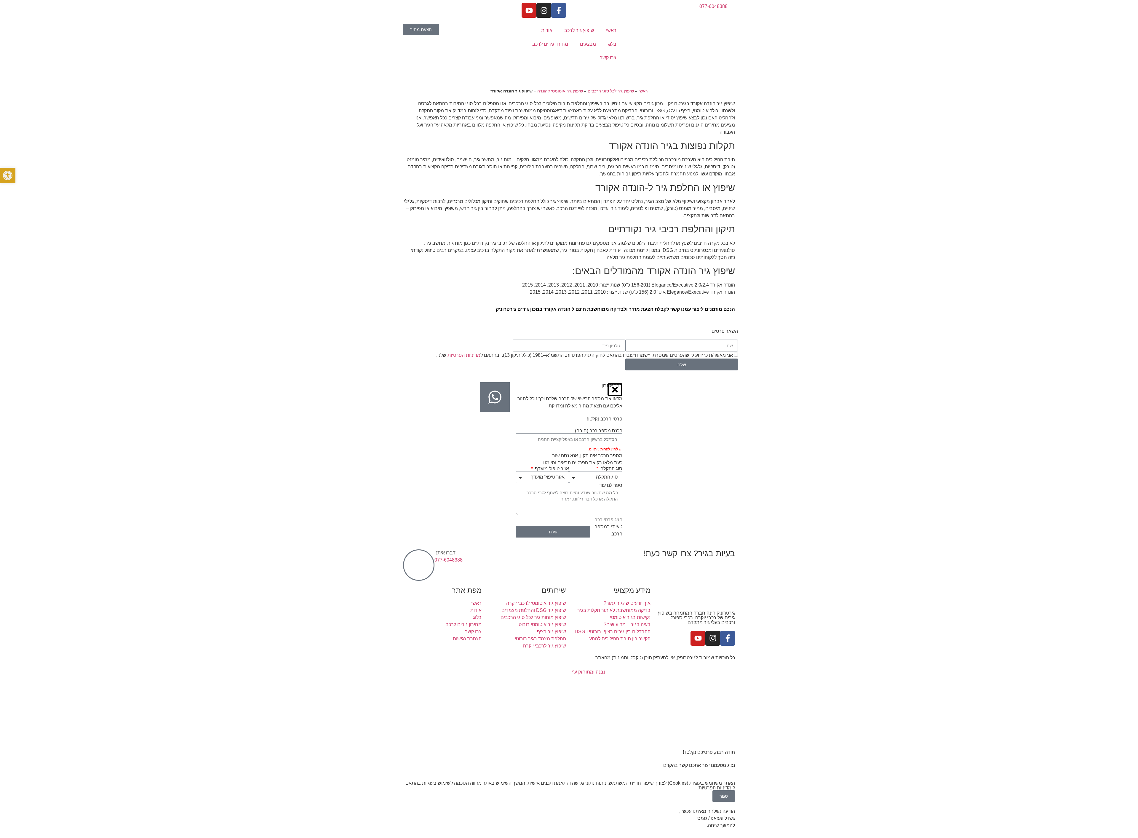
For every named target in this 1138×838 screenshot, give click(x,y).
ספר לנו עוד (610, 485)
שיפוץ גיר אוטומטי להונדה (560, 91)
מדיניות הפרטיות (463, 355)
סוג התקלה (610, 468)
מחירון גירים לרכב (550, 44)
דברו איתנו (444, 552)
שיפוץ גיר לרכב (579, 30)
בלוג (612, 44)
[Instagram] (543, 10)
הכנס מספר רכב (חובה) (598, 430)
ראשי (611, 30)
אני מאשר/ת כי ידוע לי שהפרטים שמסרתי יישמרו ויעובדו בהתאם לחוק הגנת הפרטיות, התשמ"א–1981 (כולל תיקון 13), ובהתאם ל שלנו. (584, 355)
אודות (546, 30)
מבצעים (588, 44)
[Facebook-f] (558, 10)
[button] (7, 175)
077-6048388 (448, 559)
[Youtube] (529, 10)
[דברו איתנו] (418, 565)
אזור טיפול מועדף (551, 468)
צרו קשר (608, 57)
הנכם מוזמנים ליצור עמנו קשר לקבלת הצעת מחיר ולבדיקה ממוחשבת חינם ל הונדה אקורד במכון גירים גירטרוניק (615, 309)
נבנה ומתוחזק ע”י (587, 671)
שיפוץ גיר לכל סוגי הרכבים (611, 91)
